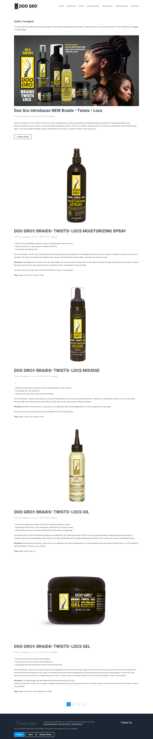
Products (71, 6)
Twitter (135, 27)
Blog (52, 116)
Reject (30, 734)
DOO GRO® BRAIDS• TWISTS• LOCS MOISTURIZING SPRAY (70, 231)
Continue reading (23, 137)
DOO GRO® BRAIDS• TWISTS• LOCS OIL (51, 512)
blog (24, 30)
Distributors (122, 6)
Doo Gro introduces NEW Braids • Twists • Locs (58, 111)
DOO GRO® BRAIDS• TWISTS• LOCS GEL (52, 646)
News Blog (108, 6)
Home (61, 6)
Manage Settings (45, 734)
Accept (19, 734)
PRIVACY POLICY (64, 724)
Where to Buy (93, 6)
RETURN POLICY (77, 724)
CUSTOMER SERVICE (50, 724)
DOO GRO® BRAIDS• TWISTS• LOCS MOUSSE (57, 370)
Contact (135, 6)
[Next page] (84, 704)
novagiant (25, 116)
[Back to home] (26, 6)
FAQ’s (81, 6)
